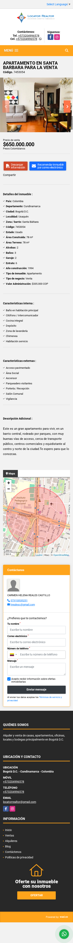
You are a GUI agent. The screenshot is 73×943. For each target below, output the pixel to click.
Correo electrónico (18, 636)
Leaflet (39, 554)
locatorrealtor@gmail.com (19, 801)
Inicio (8, 830)
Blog (8, 846)
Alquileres (11, 841)
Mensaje (12, 660)
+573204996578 (28, 35)
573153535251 (19, 600)
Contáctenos (13, 851)
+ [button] (8, 482)
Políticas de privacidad (19, 857)
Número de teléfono (18, 648)
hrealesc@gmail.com (23, 604)
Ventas (9, 835)
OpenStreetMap (61, 554)
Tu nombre (13, 623)
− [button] (8, 488)
